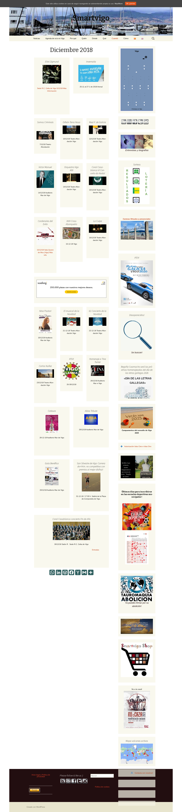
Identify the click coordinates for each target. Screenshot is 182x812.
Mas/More (119, 4)
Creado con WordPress (36, 807)
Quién (84, 38)
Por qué (73, 38)
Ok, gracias (130, 4)
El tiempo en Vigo (137, 109)
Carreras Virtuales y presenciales (137, 219)
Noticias (36, 38)
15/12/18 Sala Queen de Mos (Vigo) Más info (45, 252)
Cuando (115, 38)
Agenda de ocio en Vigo (55, 38)
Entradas (71, 550)
